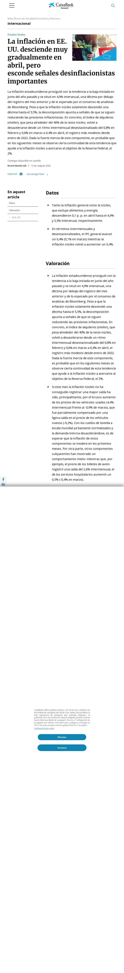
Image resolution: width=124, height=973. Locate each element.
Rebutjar (62, 737)
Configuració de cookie (44, 728)
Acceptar (62, 748)
